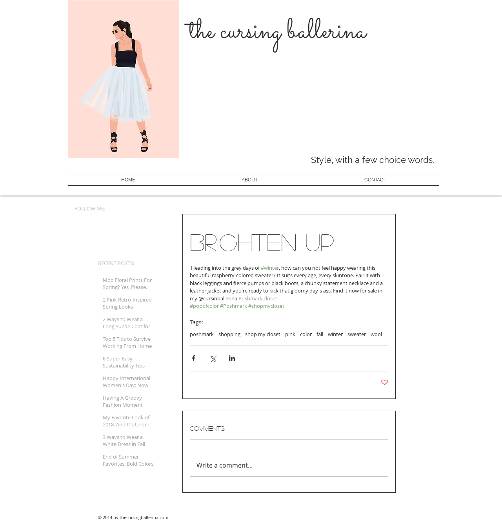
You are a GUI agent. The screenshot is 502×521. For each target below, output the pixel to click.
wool (376, 334)
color (306, 334)
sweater (356, 334)
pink (290, 334)
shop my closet (262, 334)
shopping (229, 334)
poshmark (202, 334)
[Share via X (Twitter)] (212, 358)
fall (319, 334)
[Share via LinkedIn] (232, 358)
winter (335, 334)
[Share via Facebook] (193, 358)
